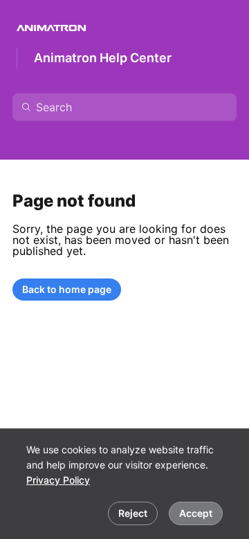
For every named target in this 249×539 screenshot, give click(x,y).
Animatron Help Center (103, 57)
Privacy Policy (58, 480)
